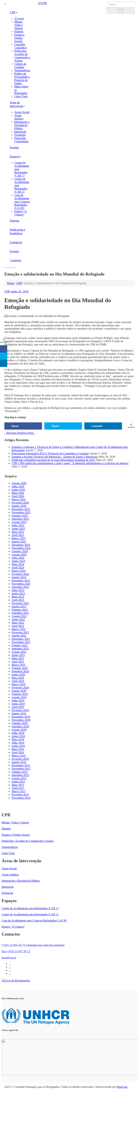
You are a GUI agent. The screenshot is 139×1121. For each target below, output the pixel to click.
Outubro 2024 (20, 551)
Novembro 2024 (21, 548)
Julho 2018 (18, 732)
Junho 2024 (18, 561)
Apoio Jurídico (18, 117)
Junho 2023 (18, 593)
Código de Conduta (20, 65)
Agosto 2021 (19, 651)
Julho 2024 (18, 557)
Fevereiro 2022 (20, 632)
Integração (20, 131)
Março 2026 (19, 499)
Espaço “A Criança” (20, 213)
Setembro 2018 (20, 726)
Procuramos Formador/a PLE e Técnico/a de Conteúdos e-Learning (50, 453)
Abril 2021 (18, 661)
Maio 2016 (18, 749)
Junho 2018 (18, 736)
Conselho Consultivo (20, 46)
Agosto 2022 (19, 616)
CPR (12, 12)
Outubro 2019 (20, 694)
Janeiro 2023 (19, 606)
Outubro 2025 (20, 515)
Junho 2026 (18, 489)
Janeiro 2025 (19, 541)
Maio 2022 (18, 622)
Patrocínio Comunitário (21, 140)
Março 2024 (19, 570)
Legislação (16, 242)
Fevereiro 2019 (20, 710)
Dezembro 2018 (21, 716)
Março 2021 (19, 664)
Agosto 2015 (19, 778)
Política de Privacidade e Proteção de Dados (22, 78)
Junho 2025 (18, 528)
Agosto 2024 (19, 554)
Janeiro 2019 (19, 713)
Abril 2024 (18, 567)
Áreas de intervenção (16, 104)
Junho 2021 (18, 655)
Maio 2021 (18, 658)
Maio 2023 (18, 596)
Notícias (14, 220)
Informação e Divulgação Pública (21, 125)
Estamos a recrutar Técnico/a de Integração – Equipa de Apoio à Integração (55, 456)
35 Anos (19, 18)
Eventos (14, 251)
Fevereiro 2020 (20, 687)
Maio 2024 (18, 564)
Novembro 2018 (21, 720)
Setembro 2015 (20, 775)
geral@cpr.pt (9, 957)
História (18, 31)
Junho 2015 (18, 781)
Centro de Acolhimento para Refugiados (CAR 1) (30, 908)
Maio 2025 (18, 531)
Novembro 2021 (21, 642)
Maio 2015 (18, 784)
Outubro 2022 (20, 609)
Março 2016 (19, 755)
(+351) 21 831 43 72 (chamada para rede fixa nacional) (33, 945)
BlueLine (122, 1086)
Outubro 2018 (20, 723)
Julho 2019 (18, 700)
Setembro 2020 (20, 671)
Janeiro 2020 (19, 690)
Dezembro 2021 (21, 638)
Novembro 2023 (21, 583)
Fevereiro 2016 (20, 758)
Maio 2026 (18, 492)
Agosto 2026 (19, 483)
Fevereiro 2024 (20, 574)
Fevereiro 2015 (20, 794)
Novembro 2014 (21, 797)
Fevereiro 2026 (20, 502)
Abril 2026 (18, 496)
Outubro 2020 (20, 668)
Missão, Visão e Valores (18, 25)
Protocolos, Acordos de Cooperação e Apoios (22, 55)
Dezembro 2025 (21, 509)
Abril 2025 (18, 535)
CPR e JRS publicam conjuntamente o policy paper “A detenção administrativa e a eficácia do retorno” (70, 463)
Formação (20, 134)
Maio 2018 (18, 739)
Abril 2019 (18, 707)
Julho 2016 (18, 742)
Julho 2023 (18, 590)
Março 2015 (19, 791)
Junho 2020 (18, 674)
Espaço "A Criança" (13, 926)
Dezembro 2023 (21, 580)
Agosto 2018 (19, 729)
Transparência (22, 70)
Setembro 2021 (20, 648)
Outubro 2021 (20, 645)
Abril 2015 (18, 788)
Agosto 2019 (19, 697)
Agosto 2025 (19, 522)
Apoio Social (21, 112)
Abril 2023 (18, 599)
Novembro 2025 (21, 512)
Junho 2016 (18, 745)
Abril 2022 (18, 625)
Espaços (14, 156)
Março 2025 (19, 538)
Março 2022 (19, 629)
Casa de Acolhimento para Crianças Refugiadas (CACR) (22, 202)
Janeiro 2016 (19, 762)
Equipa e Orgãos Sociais (19, 38)
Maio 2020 (18, 677)
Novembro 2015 (21, 768)
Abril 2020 (18, 681)
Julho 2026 (18, 486)
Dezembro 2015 (21, 765)
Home (10, 283)
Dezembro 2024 (21, 544)
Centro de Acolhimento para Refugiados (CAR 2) (30, 914)
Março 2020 (19, 684)
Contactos (15, 260)
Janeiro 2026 (19, 505)
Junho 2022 (18, 619)
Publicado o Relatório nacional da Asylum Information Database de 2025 (53, 459)
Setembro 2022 (20, 612)
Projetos (14, 147)
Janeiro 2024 (19, 577)
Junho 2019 (18, 703)
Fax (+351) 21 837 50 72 (16, 951)
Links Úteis (21, 96)
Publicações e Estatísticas (17, 231)
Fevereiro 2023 (20, 603)
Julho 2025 (18, 525)
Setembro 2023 (20, 587)
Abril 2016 (18, 752)
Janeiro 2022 (19, 635)
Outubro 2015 (20, 771)
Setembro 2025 (20, 518)
